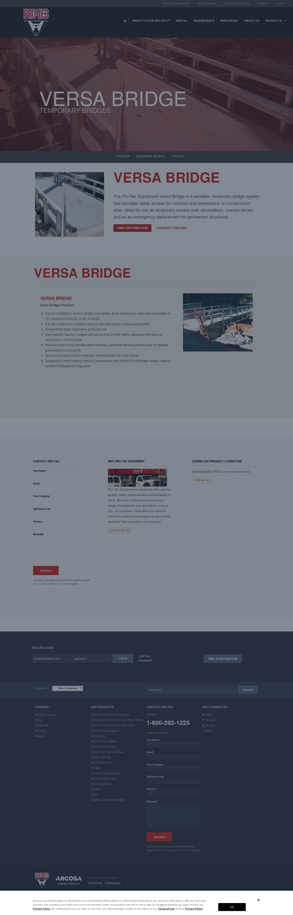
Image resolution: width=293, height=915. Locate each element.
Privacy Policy (41, 908)
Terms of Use (166, 908)
